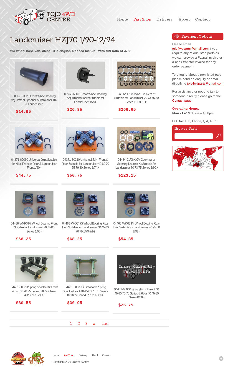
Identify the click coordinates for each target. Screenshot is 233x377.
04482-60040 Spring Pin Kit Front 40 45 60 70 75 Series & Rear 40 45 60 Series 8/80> (136, 293)
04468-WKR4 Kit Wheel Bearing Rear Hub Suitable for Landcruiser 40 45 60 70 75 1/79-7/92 (85, 227)
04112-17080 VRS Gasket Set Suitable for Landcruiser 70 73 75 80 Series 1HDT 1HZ (136, 98)
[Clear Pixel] (221, 358)
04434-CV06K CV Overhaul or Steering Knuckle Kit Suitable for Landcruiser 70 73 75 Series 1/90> (136, 163)
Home (122, 19)
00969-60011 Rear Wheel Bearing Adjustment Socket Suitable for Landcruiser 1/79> (85, 98)
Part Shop (142, 19)
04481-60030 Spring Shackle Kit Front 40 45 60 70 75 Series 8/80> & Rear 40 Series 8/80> (34, 291)
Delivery (165, 19)
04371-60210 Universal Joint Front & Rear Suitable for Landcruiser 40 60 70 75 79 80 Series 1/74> (85, 163)
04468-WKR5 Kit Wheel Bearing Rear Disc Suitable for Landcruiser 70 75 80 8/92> (136, 227)
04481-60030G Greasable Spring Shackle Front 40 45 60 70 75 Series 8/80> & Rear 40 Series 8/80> (85, 291)
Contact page (182, 100)
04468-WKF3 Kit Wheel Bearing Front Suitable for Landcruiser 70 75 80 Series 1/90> (34, 227)
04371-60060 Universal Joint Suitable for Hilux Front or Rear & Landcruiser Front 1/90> (34, 163)
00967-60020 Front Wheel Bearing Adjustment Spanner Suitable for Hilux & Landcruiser (34, 100)
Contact (202, 19)
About (184, 19)
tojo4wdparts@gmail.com (190, 48)
